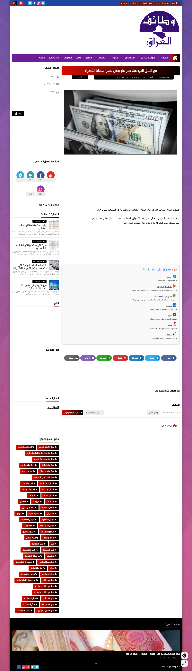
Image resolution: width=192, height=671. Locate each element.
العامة (42, 58)
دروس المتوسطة (47, 525)
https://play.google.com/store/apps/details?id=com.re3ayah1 (155, 299)
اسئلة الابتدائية (48, 465)
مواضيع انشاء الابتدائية (26, 580)
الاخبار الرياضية (48, 489)
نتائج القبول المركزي (46, 610)
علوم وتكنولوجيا (47, 532)
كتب (52, 544)
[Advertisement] (63, 30)
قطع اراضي (31, 538)
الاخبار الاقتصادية (122, 77)
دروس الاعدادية (28, 519)
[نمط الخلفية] (184, 663)
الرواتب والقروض (148, 58)
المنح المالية (34, 513)
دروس (19, 513)
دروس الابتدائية (48, 519)
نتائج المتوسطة (23, 610)
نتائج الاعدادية (30, 598)
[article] (93, 375)
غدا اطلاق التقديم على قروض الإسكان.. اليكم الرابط (153, 653)
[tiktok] (25, 3)
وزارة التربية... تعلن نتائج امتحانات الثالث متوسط (31, 246)
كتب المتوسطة (29, 550)
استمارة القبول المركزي (44, 477)
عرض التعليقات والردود (72, 412)
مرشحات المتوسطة (24, 562)
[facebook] (34, 3)
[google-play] (43, 3)
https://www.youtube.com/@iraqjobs (163, 319)
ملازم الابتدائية (36, 568)
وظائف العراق (152, 666)
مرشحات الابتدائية (32, 556)
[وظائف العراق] (159, 29)
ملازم (52, 568)
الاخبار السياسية (28, 489)
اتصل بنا (133, 3)
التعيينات (164, 58)
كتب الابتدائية (37, 544)
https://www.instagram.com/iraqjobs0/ (163, 328)
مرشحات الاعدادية (46, 562)
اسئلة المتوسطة (47, 471)
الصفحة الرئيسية (139, 77)
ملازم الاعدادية (48, 574)
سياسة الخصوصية (162, 3)
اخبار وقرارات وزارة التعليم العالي (40, 453)
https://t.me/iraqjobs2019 (167, 280)
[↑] (96, 663)
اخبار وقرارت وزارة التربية (44, 459)
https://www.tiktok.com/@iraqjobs (164, 338)
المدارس (115, 58)
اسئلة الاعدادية (28, 465)
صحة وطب (68, 58)
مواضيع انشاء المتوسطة (44, 592)
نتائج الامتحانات (48, 604)
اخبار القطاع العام (25, 447)
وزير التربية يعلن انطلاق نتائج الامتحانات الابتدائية (33, 286)
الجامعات (102, 58)
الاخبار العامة (49, 495)
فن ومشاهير (54, 58)
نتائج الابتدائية (48, 598)
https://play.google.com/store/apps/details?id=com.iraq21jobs (154, 290)
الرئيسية (175, 3)
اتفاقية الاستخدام (146, 3)
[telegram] (30, 3)
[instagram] (39, 3)
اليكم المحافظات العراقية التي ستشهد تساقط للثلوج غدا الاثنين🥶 (30, 266)
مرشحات (50, 556)
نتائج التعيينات (29, 604)
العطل (78, 58)
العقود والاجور (28, 507)
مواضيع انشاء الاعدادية (44, 586)
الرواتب (36, 501)
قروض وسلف (48, 538)
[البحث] (14, 3)
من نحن (124, 3)
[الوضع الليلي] (184, 655)
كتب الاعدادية (48, 550)
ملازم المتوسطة (28, 574)
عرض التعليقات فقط (93, 412)
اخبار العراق (130, 58)
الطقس (89, 58)
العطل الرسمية (48, 507)
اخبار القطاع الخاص (46, 447)
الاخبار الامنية (27, 483)
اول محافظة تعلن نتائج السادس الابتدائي (32, 226)
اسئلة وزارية (27, 471)
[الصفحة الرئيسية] (175, 58)
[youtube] (21, 3)
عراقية (175, 657)
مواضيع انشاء (48, 580)
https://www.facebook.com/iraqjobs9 (163, 309)
